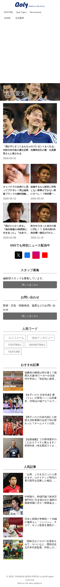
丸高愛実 (15, 93)
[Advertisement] (30, 52)
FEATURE (14, 351)
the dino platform (33, 583)
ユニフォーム (16, 337)
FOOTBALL (15, 344)
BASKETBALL (37, 344)
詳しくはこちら (30, 284)
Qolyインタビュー (42, 337)
